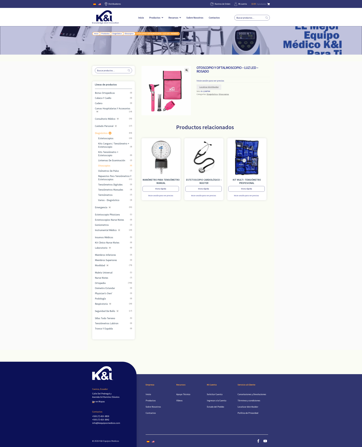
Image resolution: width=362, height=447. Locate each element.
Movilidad (100, 265)
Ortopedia (100, 283)
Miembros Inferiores (105, 254)
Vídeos (179, 400)
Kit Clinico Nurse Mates (107, 242)
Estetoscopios (105, 138)
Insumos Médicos (104, 237)
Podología (100, 298)
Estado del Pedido (215, 406)
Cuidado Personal (104, 126)
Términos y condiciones (249, 400)
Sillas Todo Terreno (105, 318)
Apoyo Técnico (183, 394)
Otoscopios (129, 33)
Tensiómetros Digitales (110, 184)
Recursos (174, 17)
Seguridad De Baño (105, 311)
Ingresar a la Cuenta (216, 400)
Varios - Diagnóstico (108, 200)
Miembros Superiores (106, 260)
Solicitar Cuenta (214, 394)
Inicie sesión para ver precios (210, 80)
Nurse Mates (101, 277)
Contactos (214, 17)
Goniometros (102, 224)
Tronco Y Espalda (104, 328)
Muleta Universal (103, 272)
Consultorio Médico (105, 118)
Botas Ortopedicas (105, 92)
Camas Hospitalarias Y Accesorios (112, 108)
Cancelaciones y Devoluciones (252, 394)
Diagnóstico (117, 33)
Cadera (98, 103)
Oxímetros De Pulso (108, 170)
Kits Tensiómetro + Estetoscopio (108, 154)
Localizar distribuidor (209, 87)
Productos (155, 17)
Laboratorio (101, 247)
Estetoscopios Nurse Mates (109, 219)
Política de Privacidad (248, 412)
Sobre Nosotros (194, 17)
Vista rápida (160, 188)
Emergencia (101, 207)
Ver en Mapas (98, 401)
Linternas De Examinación (111, 160)
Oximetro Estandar (105, 288)
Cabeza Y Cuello (103, 98)
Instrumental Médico (106, 230)
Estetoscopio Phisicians (107, 214)
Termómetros (105, 194)
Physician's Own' (103, 293)
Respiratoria (101, 303)
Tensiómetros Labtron (106, 323)
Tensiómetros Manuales (110, 189)
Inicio (141, 17)
